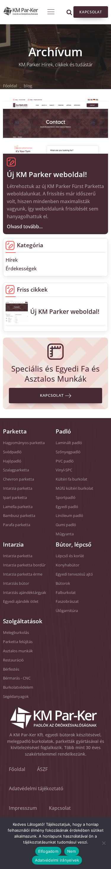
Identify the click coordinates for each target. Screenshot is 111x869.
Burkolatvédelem (18, 687)
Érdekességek (45, 161)
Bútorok (63, 583)
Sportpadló (65, 497)
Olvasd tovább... (25, 226)
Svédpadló (12, 451)
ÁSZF (42, 769)
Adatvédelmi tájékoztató (36, 788)
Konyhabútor (67, 565)
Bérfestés (11, 669)
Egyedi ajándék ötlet (20, 601)
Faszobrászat (67, 601)
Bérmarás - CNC (16, 678)
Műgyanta (65, 534)
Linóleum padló (69, 515)
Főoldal (10, 86)
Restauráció (13, 660)
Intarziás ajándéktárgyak (24, 592)
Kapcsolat (90, 12)
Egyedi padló (67, 506)
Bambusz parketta (19, 515)
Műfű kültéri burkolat (74, 488)
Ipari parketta (15, 497)
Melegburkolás (16, 632)
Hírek (24, 161)
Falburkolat (66, 592)
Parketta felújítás (18, 641)
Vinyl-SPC (64, 470)
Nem (71, 851)
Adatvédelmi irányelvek (57, 860)
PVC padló (65, 461)
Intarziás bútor (16, 583)
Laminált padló (69, 442)
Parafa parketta (16, 524)
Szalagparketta (16, 470)
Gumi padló (66, 524)
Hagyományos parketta (24, 442)
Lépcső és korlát (70, 555)
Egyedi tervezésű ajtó (74, 574)
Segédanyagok (16, 696)
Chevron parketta (18, 479)
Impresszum (23, 808)
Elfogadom (48, 851)
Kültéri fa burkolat (71, 479)
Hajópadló (12, 461)
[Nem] (104, 843)
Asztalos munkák (18, 650)
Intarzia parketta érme (22, 574)
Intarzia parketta (17, 488)
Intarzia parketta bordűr (24, 565)
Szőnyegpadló (68, 451)
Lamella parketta (18, 506)
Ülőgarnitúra (67, 610)
